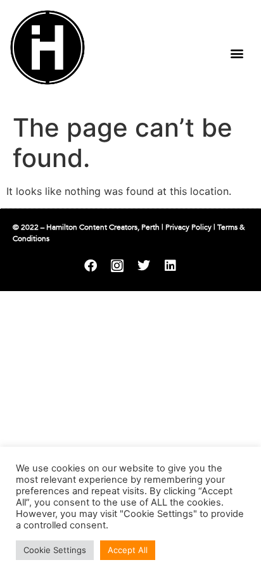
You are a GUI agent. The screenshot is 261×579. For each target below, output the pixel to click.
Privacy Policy (188, 227)
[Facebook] (90, 265)
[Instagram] (117, 265)
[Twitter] (143, 265)
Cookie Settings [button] (54, 550)
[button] (236, 52)
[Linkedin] (170, 265)
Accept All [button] (128, 550)
